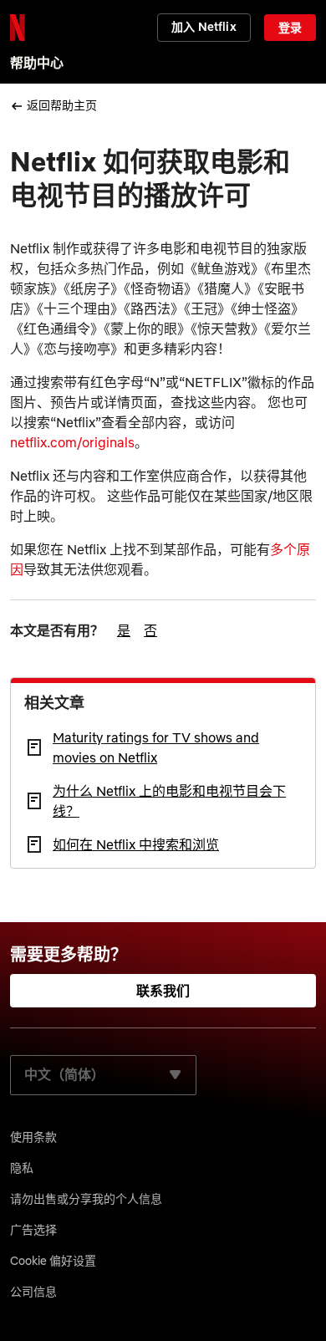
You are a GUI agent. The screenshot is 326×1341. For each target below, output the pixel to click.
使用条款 (33, 1137)
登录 (290, 27)
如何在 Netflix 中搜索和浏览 (136, 844)
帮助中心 (37, 62)
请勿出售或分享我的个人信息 (86, 1198)
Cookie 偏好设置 (53, 1260)
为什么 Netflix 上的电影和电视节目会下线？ (169, 801)
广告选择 (33, 1229)
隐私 (21, 1167)
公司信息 (33, 1291)
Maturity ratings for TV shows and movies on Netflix (156, 747)
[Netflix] (17, 27)
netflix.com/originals (72, 442)
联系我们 (163, 990)
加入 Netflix (203, 26)
